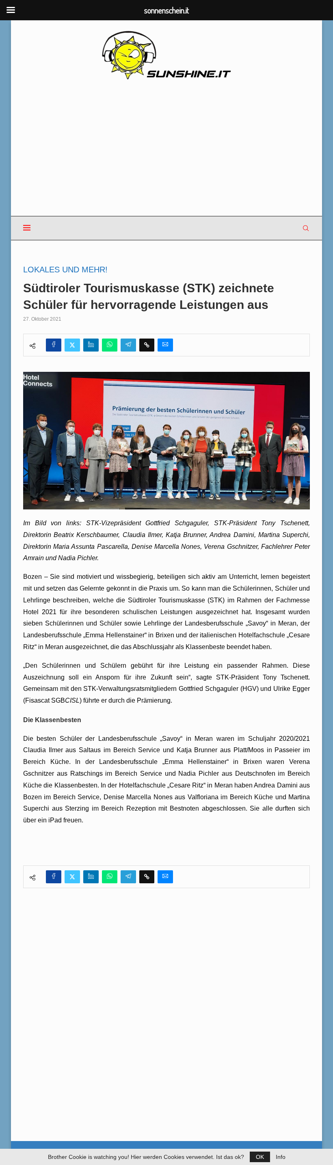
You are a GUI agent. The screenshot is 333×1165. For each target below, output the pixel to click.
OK (260, 1157)
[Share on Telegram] (128, 345)
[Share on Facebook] (53, 345)
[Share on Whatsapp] (109, 345)
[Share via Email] (165, 345)
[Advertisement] (166, 148)
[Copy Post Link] (146, 345)
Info (280, 1157)
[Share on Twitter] (72, 345)
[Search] (306, 228)
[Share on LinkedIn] (91, 345)
